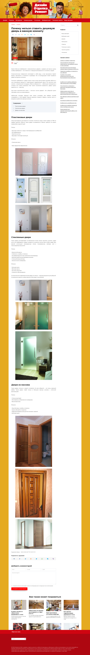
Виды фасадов (68, 20)
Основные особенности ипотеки (68, 100)
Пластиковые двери (20, 106)
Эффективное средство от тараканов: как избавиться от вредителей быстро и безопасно (68, 93)
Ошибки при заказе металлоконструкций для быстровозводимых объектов (67, 76)
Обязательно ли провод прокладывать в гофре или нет (36, 612)
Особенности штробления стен (68, 103)
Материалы (19, 20)
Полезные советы (58, 20)
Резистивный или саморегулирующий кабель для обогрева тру (68, 111)
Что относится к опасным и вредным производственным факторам (68, 87)
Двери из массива (20, 110)
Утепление (37, 20)
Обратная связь (16, 631)
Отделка (11, 20)
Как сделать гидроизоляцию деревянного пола (69, 613)
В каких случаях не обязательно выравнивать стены (17, 613)
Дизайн (5, 20)
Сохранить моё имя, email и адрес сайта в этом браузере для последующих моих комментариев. (33, 585)
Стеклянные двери (20, 108)
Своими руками (28, 20)
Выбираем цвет (46, 20)
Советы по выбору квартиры (67, 60)
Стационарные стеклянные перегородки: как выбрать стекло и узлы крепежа (69, 64)
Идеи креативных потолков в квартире (52, 613)
